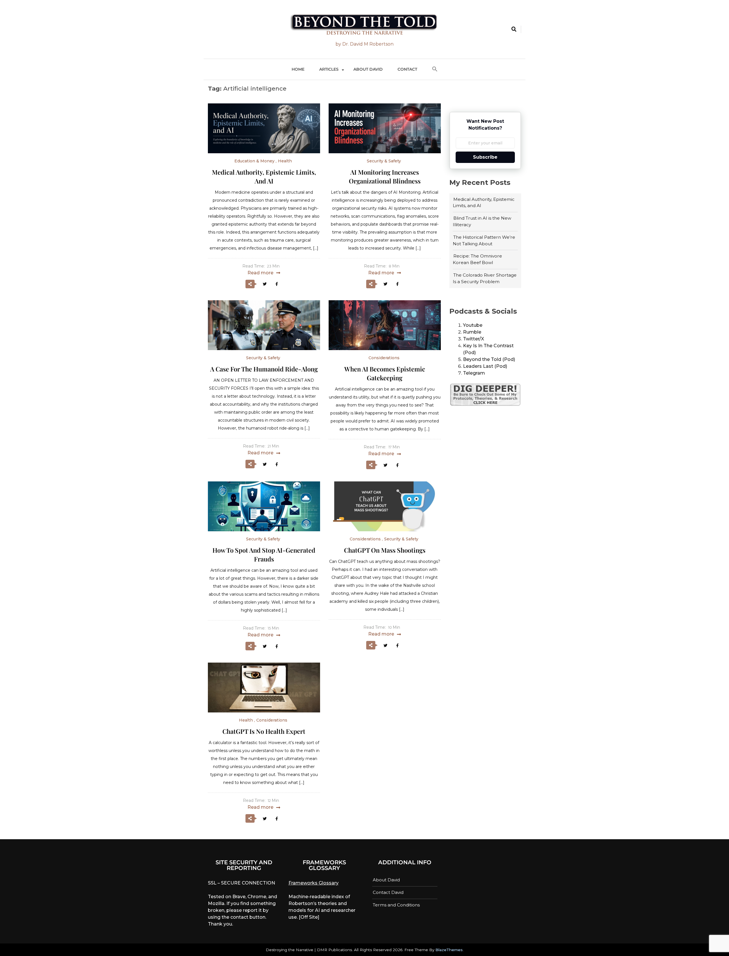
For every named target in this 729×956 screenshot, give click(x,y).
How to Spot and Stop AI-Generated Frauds (263, 554)
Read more (260, 272)
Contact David (388, 892)
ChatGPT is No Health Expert (263, 731)
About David (368, 69)
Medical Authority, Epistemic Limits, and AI (264, 176)
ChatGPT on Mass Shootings (384, 550)
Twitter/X (473, 339)
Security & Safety (384, 161)
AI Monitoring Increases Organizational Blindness (385, 176)
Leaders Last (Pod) (485, 366)
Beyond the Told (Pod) (489, 359)
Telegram (474, 373)
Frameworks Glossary (313, 883)
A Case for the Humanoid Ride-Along (264, 369)
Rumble (472, 332)
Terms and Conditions (396, 905)
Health (285, 161)
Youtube (472, 325)
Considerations (384, 357)
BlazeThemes (449, 949)
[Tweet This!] (265, 284)
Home (298, 69)
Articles (329, 69)
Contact (407, 69)
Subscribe (485, 157)
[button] (435, 69)
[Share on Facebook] (276, 284)
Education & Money (254, 161)
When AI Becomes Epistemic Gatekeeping (384, 373)
